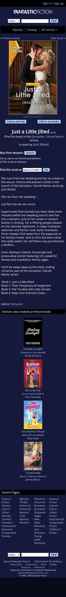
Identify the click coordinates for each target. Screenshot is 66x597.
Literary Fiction (53, 507)
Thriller (23, 502)
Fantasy (32, 30)
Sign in (47, 3)
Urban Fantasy (6, 514)
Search (30, 152)
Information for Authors (48, 561)
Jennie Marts (33, 479)
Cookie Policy (31, 564)
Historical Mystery (25, 510)
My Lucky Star (33, 390)
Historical (25, 505)
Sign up (59, 3)
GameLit (7, 519)
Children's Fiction (55, 531)
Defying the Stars (29, 352)
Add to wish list (16, 121)
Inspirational (56, 519)
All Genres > (50, 30)
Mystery (18, 30)
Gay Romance (39, 531)
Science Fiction (6, 500)
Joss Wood (41, 144)
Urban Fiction (53, 514)
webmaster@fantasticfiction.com (33, 572)
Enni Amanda (33, 397)
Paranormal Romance (9, 527)
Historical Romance (39, 504)
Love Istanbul (29, 393)
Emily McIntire (33, 355)
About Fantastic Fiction (17, 561)
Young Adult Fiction (56, 524)
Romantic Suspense (39, 510)
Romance (17, 304)
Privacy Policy (16, 564)
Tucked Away (33, 473)
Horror (6, 509)
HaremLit (7, 522)
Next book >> (58, 38)
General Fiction (53, 500)
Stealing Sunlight (33, 349)
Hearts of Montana (29, 476)
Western (24, 522)
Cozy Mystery (24, 517)
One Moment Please (33, 431)
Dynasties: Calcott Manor (47, 136)
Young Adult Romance (39, 539)
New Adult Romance (39, 523)
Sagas (37, 516)
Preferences (39, 567)
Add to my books (49, 121)
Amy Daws (33, 438)
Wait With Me (29, 435)
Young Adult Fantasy (9, 534)
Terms (43, 564)
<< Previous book (10, 38)
